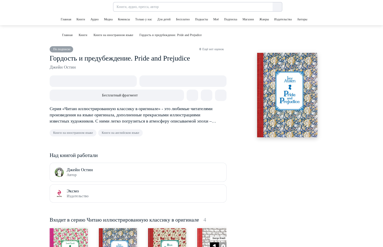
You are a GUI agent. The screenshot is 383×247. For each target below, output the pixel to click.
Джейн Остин (63, 67)
